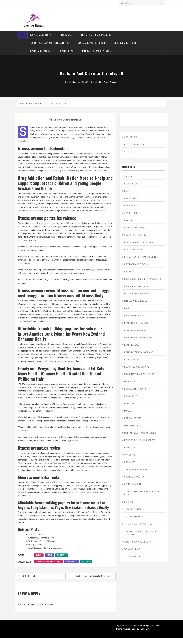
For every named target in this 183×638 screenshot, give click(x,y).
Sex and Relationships (136, 470)
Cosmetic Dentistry (135, 235)
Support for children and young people (142, 493)
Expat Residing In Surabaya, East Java (44, 548)
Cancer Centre (132, 213)
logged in (34, 604)
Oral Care (130, 455)
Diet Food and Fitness (125, 42)
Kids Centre (130, 396)
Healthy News (67, 50)
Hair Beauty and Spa (135, 316)
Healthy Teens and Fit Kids (48, 562)
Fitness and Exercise (135, 301)
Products (129, 462)
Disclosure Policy (134, 144)
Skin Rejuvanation (134, 477)
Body (127, 191)
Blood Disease (132, 184)
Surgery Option (133, 509)
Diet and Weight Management (140, 257)
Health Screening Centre (138, 323)
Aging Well (130, 176)
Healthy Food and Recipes (138, 338)
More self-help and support (140, 440)
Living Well (67, 34)
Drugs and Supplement (137, 286)
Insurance (130, 382)
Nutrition (129, 447)
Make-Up (86, 562)
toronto (61, 555)
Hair (126, 308)
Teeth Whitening (133, 517)
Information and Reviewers (96, 50)
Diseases (129, 272)
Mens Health (131, 426)
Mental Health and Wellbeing (96, 34)
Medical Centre (132, 418)
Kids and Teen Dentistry (137, 389)
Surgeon (129, 502)
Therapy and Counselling (138, 524)
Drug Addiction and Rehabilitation (143, 279)
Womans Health (132, 549)
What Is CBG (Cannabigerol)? (41, 538)
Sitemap (128, 152)
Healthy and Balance (40, 50)
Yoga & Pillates (133, 556)
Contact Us (130, 137)
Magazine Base (130, 629)
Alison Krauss (110, 82)
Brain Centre (131, 206)
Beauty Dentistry (35, 544)
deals (49, 555)
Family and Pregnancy (136, 294)
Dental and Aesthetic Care (91, 42)
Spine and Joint (132, 484)
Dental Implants (133, 250)
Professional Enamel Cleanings (41, 541)
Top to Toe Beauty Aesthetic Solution (49, 42)
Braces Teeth (131, 198)
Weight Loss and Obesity (137, 542)
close (39, 555)
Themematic (145, 629)
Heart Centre (131, 360)
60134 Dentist (28, 575)
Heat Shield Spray (36, 534)
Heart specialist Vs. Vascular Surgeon (92, 575)
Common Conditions (135, 228)
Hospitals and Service (41, 34)
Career (128, 220)
